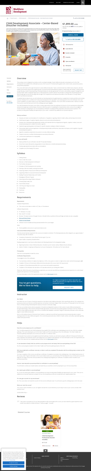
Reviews (8, 92)
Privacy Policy (47, 467)
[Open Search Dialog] (83, 2)
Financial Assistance (65, 459)
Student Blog (74, 457)
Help (61, 460)
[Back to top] (45, 455)
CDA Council (50, 274)
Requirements (10, 84)
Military (62, 457)
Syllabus (9, 81)
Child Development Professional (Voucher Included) (48, 437)
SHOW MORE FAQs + (22, 392)
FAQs (8, 90)
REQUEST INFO (78, 70)
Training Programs (13, 18)
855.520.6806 (9, 102)
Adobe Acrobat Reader (24, 220)
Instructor (9, 87)
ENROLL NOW (73, 35)
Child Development (22, 18)
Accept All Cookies (13, 462)
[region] (13, 459)
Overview (9, 78)
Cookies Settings (14, 466)
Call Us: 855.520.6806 (78, 18)
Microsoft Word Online (25, 218)
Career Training (37, 457)
